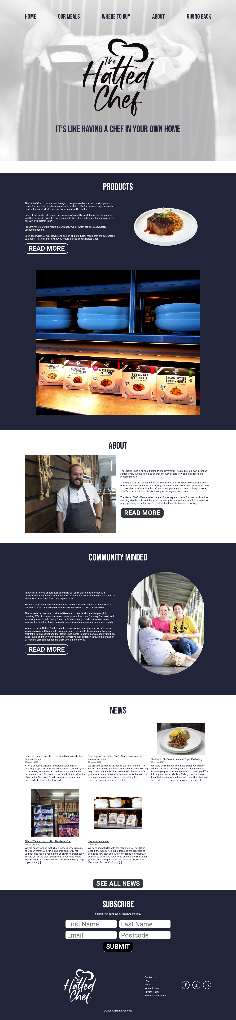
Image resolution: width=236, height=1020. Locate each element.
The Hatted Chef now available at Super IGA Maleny (176, 759)
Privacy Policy (152, 991)
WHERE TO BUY (116, 17)
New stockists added (98, 841)
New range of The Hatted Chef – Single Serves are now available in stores (115, 758)
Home (30, 17)
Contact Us (151, 977)
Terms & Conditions (155, 995)
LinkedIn (207, 985)
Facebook (186, 985)
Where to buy (152, 988)
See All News (118, 883)
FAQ (147, 980)
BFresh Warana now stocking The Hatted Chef (48, 841)
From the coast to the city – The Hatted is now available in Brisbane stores (54, 758)
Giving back (199, 17)
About (158, 17)
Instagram (196, 985)
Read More (47, 248)
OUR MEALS (69, 17)
